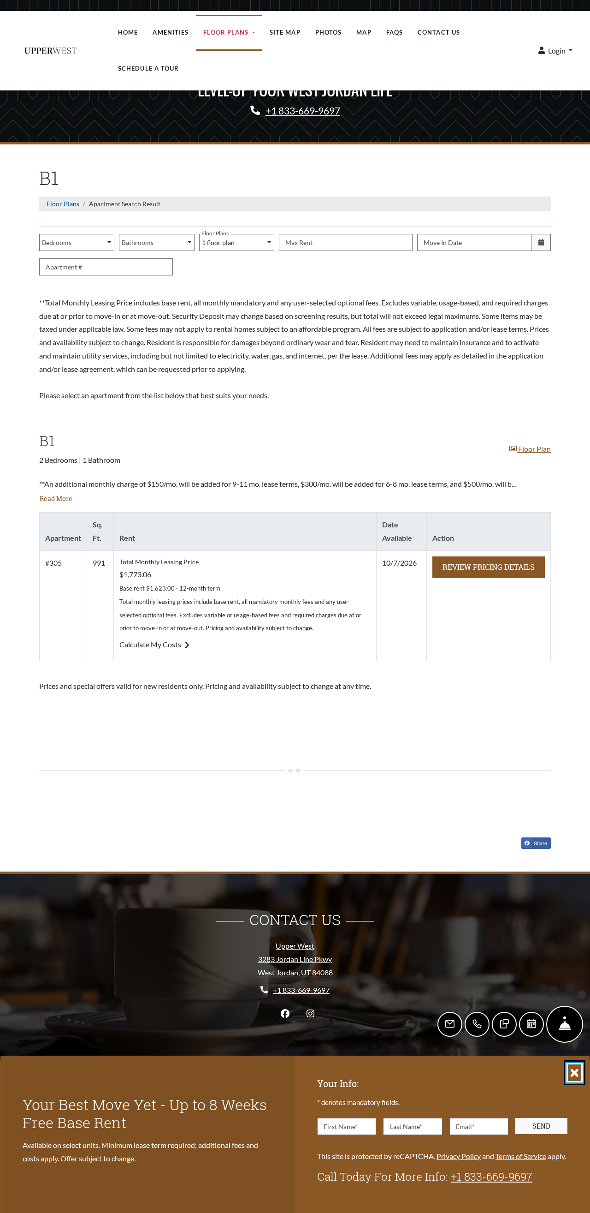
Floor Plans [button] (226, 32)
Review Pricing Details (493, 567)
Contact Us (439, 32)
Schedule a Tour (148, 68)
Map (363, 32)
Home (128, 32)
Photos (328, 32)
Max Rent (299, 242)
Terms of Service (521, 1155)
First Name (341, 1126)
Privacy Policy (459, 1155)
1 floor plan (219, 240)
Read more (56, 498)
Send (541, 1126)
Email (465, 1126)
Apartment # (64, 267)
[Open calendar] (541, 242)
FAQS (394, 32)
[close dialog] (574, 1073)
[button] (555, 51)
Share (541, 844)
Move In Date (443, 242)
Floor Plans (63, 204)
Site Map (285, 32)
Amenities (171, 32)
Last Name (406, 1126)
